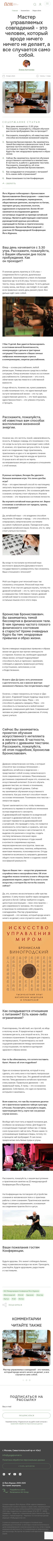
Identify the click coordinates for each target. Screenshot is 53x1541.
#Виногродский (9, 1295)
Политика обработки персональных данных (23, 1460)
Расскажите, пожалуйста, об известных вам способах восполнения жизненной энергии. (27, 136)
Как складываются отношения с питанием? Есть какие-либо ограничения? (27, 173)
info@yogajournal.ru (12, 1455)
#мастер (40, 1295)
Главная (15, 11)
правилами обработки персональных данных (27, 1424)
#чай (14, 1299)
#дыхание (30, 1295)
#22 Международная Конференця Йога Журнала (21, 1291)
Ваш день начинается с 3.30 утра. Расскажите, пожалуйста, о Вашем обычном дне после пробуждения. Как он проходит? (27, 128)
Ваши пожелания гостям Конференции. (25, 178)
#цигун (6, 1299)
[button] (23, 1380)
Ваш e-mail (6, 1406)
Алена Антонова (26, 70)
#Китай (20, 1295)
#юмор (21, 1299)
